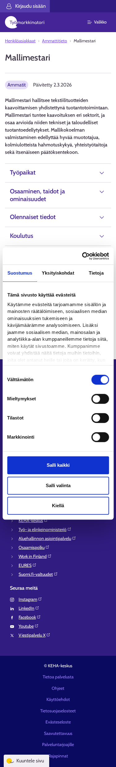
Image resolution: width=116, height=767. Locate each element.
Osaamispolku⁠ (32, 547)
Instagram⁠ (28, 599)
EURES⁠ (25, 565)
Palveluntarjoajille (58, 744)
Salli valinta (58, 485)
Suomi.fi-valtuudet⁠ (36, 574)
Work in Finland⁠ (33, 556)
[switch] (100, 399)
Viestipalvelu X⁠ (32, 635)
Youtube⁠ (26, 626)
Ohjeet (58, 688)
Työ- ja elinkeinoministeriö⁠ (43, 529)
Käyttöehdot (58, 699)
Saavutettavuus (58, 733)
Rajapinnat (58, 756)
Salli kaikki (58, 465)
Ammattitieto (54, 41)
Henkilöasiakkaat (20, 41)
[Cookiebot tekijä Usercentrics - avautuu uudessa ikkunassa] (82, 256)
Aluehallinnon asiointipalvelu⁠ (45, 538)
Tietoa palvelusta (58, 677)
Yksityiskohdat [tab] (58, 273)
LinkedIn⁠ (26, 608)
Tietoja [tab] (96, 273)
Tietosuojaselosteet (58, 711)
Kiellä (58, 505)
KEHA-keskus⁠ (31, 520)
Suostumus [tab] (19, 273)
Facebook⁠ (27, 617)
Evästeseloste (58, 722)
